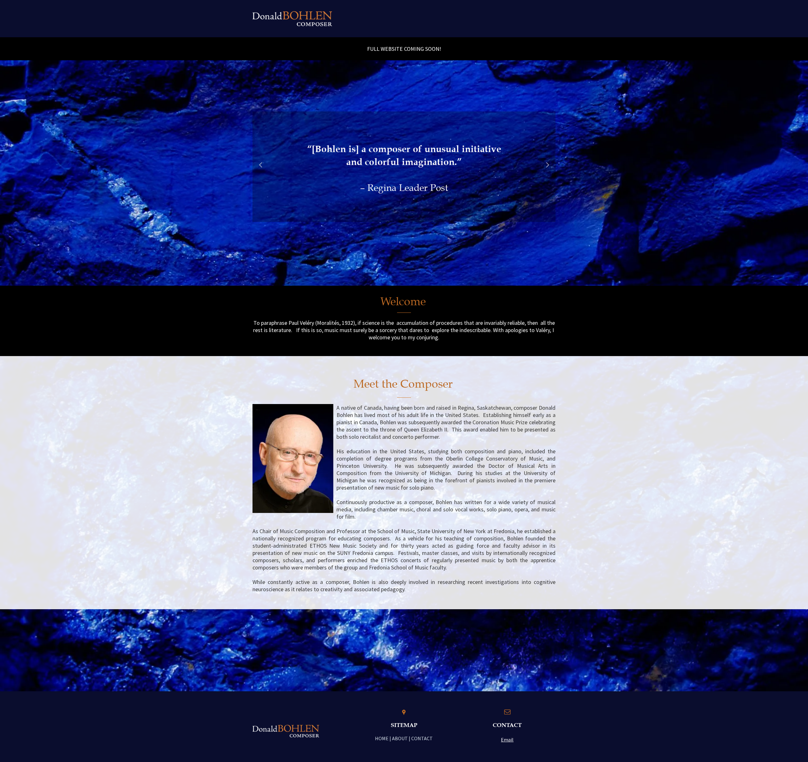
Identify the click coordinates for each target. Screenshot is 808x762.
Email (507, 739)
